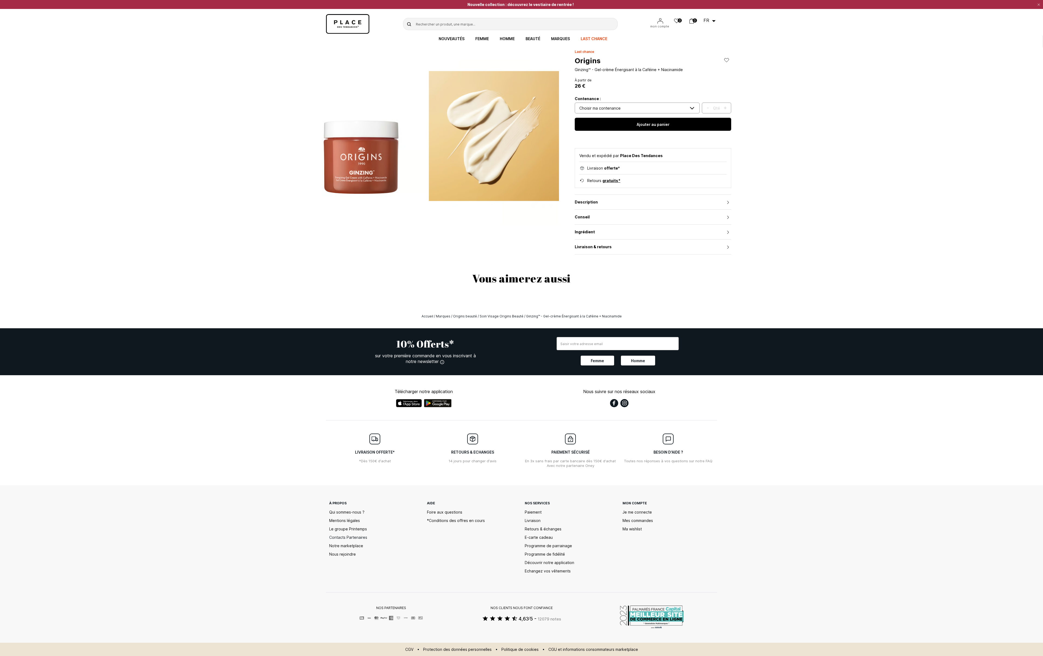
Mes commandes (638, 520)
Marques (560, 39)
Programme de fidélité (545, 554)
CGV (409, 649)
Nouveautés (451, 39)
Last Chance (594, 39)
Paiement (533, 512)
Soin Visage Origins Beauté (501, 316)
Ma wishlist (632, 529)
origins (588, 60)
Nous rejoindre (342, 554)
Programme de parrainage (548, 545)
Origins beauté (465, 316)
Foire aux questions (444, 512)
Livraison (533, 520)
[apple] (409, 403)
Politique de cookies (520, 649)
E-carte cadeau (539, 537)
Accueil (427, 316)
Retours (603, 180)
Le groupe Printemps (348, 529)
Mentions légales (344, 520)
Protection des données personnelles (457, 649)
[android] (438, 403)
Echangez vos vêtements (548, 571)
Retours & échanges (543, 529)
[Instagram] (624, 403)
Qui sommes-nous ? (347, 512)
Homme (507, 39)
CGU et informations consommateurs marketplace (593, 649)
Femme (482, 39)
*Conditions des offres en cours (456, 520)
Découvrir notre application (549, 562)
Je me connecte (637, 512)
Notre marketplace (346, 545)
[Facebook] (614, 403)
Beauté (533, 39)
